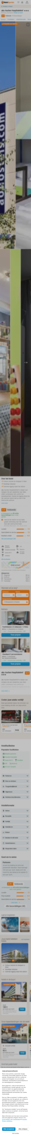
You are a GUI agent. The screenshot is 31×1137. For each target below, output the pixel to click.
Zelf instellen (15, 1133)
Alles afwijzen (23, 1129)
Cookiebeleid (16, 1119)
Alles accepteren (8, 1129)
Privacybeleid (6, 1119)
